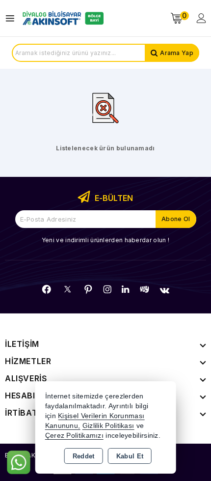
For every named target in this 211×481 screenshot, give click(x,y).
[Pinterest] (88, 289)
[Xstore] (62, 18)
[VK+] (164, 290)
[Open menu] (12, 18)
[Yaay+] (144, 289)
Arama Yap (176, 53)
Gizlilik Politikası (108, 425)
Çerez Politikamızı (74, 435)
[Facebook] (46, 289)
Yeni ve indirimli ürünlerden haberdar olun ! (105, 240)
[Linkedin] (125, 289)
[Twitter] (67, 289)
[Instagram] (107, 289)
